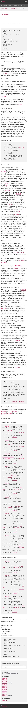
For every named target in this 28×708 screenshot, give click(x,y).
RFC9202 (7, 183)
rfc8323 (14, 480)
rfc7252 (14, 450)
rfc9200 (14, 532)
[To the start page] (4, 706)
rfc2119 (14, 437)
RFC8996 (3, 413)
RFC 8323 (13, 475)
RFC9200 (3, 171)
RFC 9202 (7, 73)
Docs (6, 8)
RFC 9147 (17, 506)
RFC (17, 8)
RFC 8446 (4, 686)
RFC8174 (21, 252)
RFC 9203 (4, 694)
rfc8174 (14, 463)
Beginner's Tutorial (6, 5)
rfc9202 (14, 552)
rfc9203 (14, 593)
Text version (4, 14)
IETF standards (12, 8)
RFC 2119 (9, 430)
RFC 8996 (4, 687)
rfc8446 (14, 493)
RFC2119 (15, 252)
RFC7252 (18, 194)
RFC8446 (7, 190)
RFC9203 (20, 211)
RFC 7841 (3, 96)
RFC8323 (9, 204)
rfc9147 (14, 510)
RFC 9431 (4, 700)
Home (2, 8)
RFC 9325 (4, 695)
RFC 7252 (10, 444)
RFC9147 (7, 185)
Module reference (18, 5)
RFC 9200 (4, 691)
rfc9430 (20, 104)
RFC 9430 (21, 401)
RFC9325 (9, 413)
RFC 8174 (7, 458)
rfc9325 (14, 612)
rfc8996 (14, 572)
